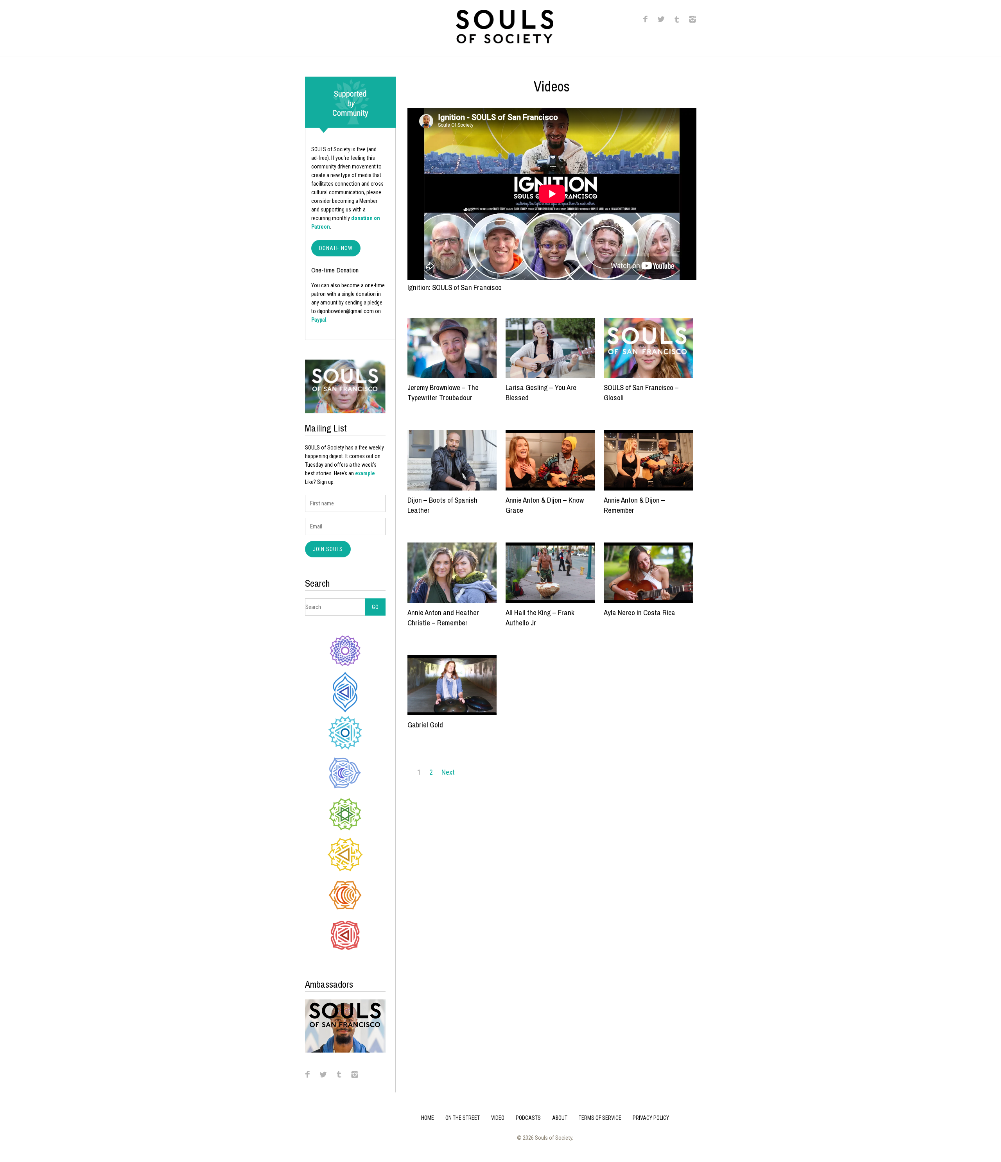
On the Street (462, 1118)
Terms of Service (600, 1118)
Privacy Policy (651, 1118)
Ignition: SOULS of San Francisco (454, 287)
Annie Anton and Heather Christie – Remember (443, 617)
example (365, 473)
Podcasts (528, 1118)
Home (427, 1118)
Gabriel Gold (425, 725)
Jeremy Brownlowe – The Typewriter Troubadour (443, 392)
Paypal (318, 320)
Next (448, 772)
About (559, 1118)
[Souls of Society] (504, 41)
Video (497, 1118)
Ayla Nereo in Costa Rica (639, 612)
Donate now (336, 248)
